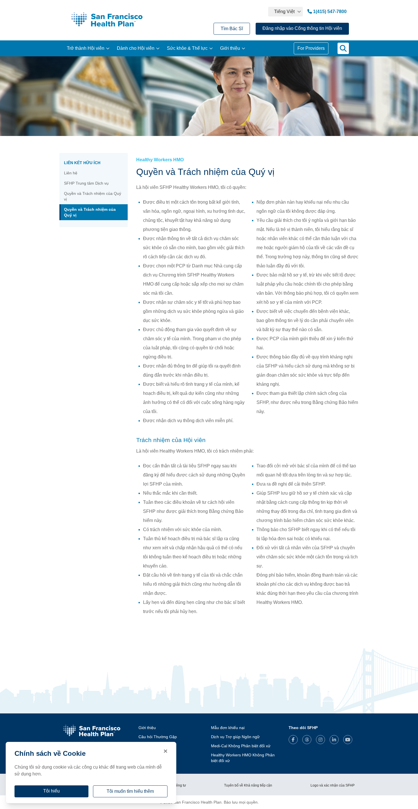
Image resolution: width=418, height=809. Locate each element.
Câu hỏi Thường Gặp (157, 736)
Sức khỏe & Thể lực (187, 48)
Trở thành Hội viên (85, 48)
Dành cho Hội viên (135, 48)
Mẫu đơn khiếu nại (228, 727)
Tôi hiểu (51, 791)
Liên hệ (70, 173)
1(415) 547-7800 (329, 11)
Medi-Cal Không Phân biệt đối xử (240, 746)
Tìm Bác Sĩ (232, 28)
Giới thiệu (230, 48)
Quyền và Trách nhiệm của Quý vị (92, 196)
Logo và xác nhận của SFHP (333, 785)
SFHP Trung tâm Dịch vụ (86, 183)
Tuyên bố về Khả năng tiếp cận (248, 785)
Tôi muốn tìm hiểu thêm (130, 791)
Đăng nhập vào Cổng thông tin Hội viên (302, 28)
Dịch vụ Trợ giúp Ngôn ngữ (235, 736)
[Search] (343, 48)
